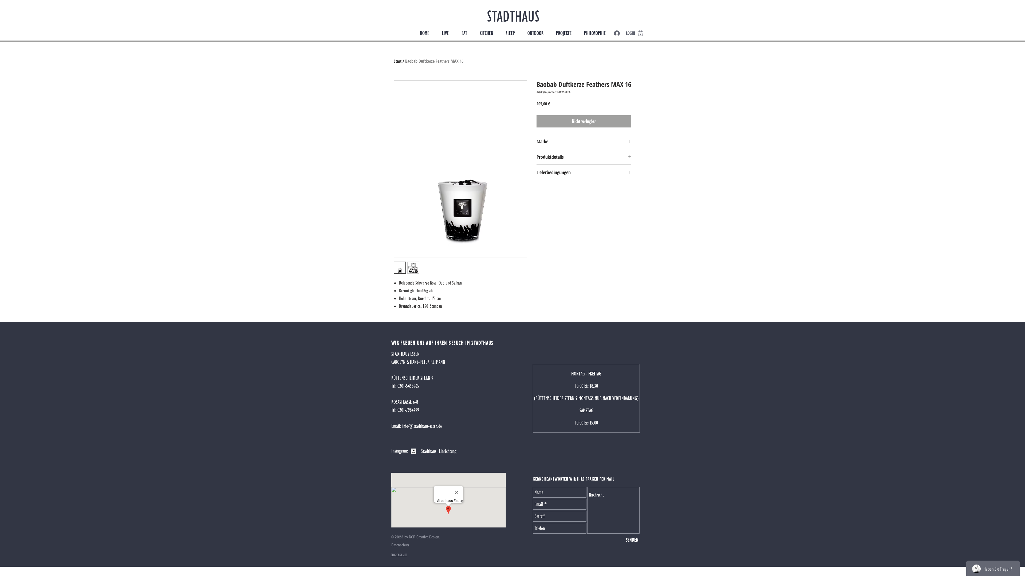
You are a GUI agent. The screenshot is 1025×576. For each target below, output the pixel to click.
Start (397, 61)
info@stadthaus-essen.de (422, 426)
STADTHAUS (513, 16)
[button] (640, 33)
